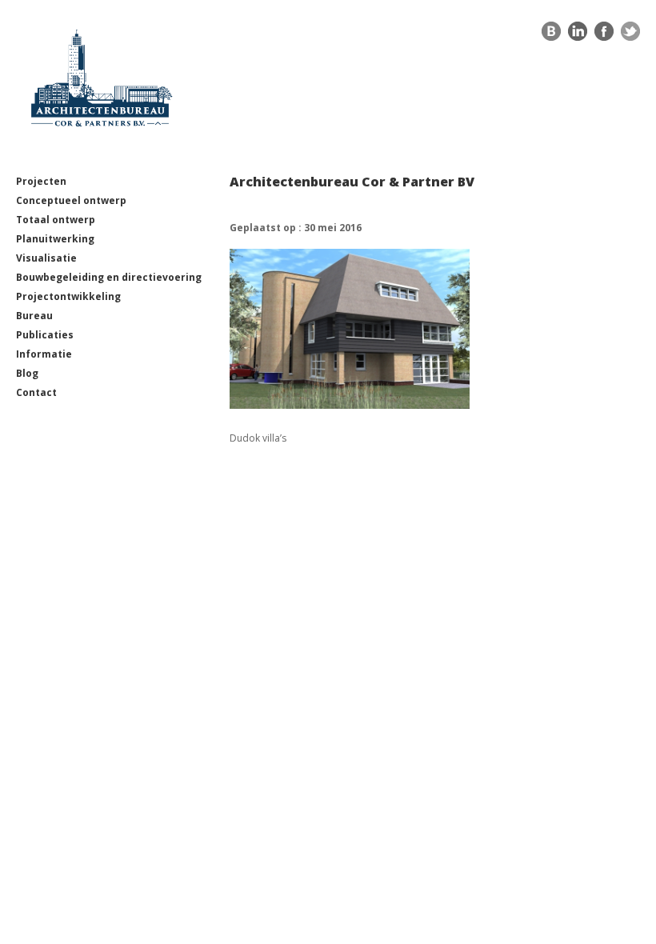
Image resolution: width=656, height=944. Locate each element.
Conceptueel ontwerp (71, 200)
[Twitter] (630, 35)
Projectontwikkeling (68, 296)
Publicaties (45, 335)
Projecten (41, 181)
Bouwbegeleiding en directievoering (109, 277)
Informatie (44, 354)
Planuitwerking (55, 239)
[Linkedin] (577, 35)
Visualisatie (46, 258)
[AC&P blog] (551, 35)
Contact (36, 392)
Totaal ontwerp (55, 219)
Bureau (34, 315)
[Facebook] (604, 35)
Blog (27, 373)
